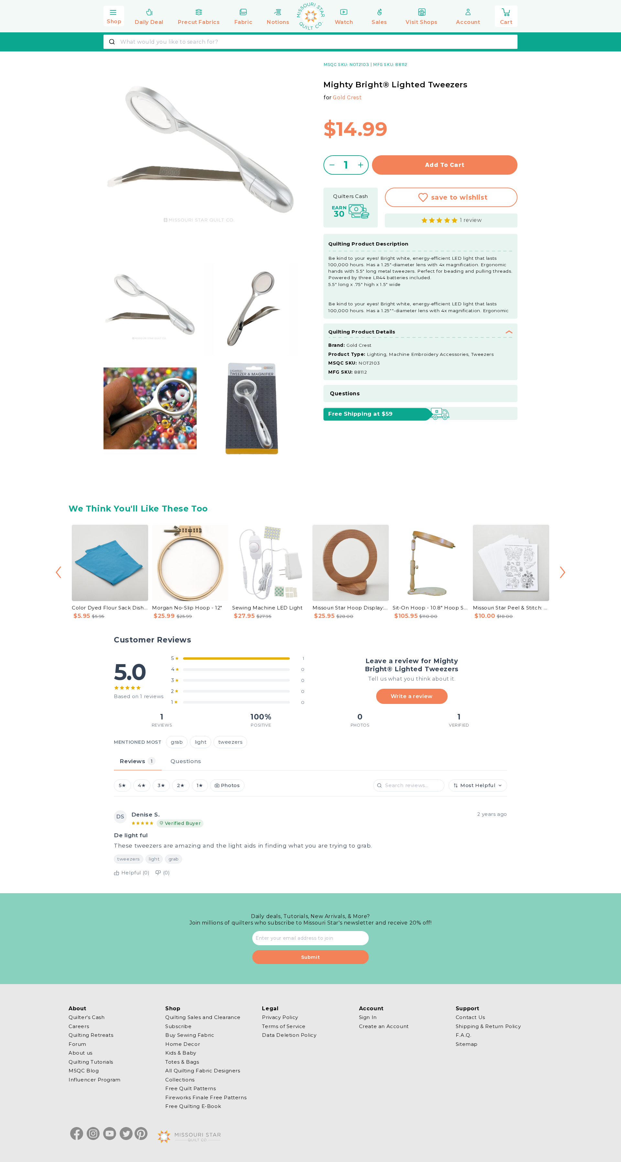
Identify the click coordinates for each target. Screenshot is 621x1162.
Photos (230, 785)
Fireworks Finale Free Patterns (205, 1097)
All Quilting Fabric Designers (202, 1071)
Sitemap (467, 1044)
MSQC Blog (84, 1071)
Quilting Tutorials (91, 1061)
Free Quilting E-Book (193, 1106)
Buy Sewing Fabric (189, 1035)
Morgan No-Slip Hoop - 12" (187, 608)
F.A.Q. (464, 1035)
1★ (200, 785)
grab (177, 742)
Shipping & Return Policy (488, 1026)
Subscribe (178, 1026)
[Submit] (112, 42)
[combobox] (310, 42)
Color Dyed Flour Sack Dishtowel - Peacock (110, 608)
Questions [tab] (185, 761)
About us (81, 1053)
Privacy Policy (280, 1017)
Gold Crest (347, 97)
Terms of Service (284, 1026)
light (200, 742)
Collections (180, 1079)
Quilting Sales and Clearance (203, 1017)
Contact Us (470, 1017)
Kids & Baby (180, 1053)
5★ (122, 785)
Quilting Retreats (91, 1035)
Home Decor (182, 1044)
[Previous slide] (58, 572)
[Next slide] (562, 572)
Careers (79, 1026)
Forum (77, 1044)
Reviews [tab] (136, 761)
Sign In (368, 1017)
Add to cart (445, 165)
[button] (114, 15)
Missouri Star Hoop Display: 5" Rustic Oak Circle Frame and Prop (350, 608)
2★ (181, 785)
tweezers (230, 742)
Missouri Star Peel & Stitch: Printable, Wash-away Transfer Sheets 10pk (511, 608)
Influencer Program (95, 1079)
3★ (161, 785)
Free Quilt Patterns (190, 1088)
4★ (142, 785)
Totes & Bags (182, 1061)
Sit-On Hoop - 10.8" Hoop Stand (431, 608)
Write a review (411, 696)
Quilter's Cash (86, 1017)
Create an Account (384, 1026)
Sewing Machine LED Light (267, 608)
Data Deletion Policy (289, 1035)
